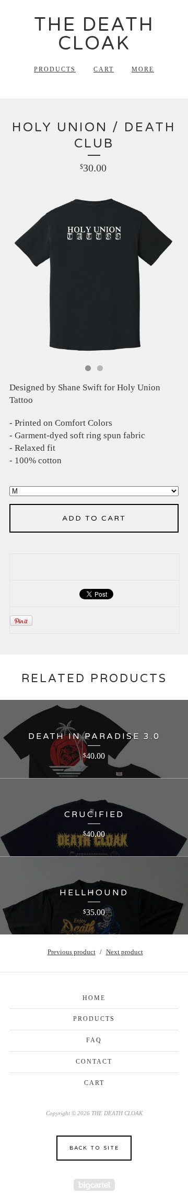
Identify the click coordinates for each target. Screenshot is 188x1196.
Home (94, 998)
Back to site (94, 1148)
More (143, 69)
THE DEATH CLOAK (94, 34)
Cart (103, 69)
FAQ (94, 1040)
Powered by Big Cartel (94, 1185)
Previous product (72, 952)
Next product (124, 952)
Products (55, 69)
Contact (94, 1061)
